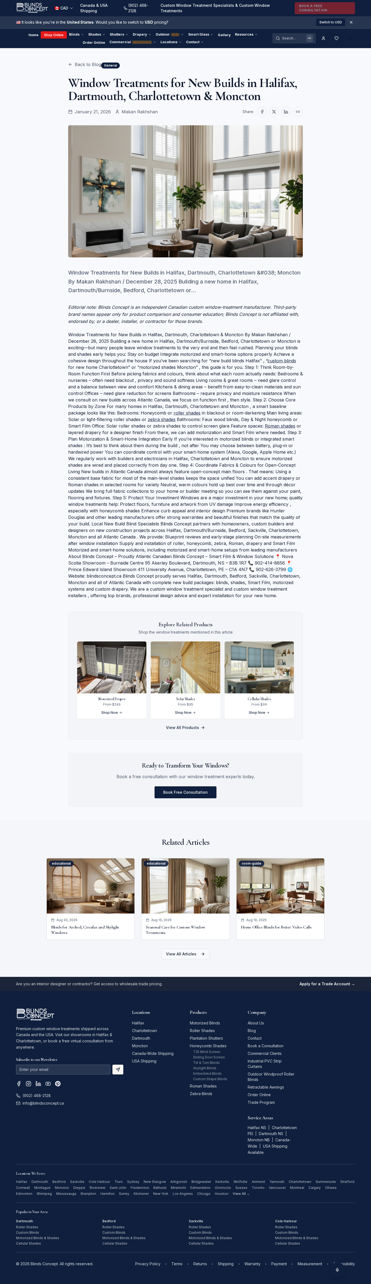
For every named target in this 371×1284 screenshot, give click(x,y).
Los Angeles (183, 1194)
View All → (241, 1194)
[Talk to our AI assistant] (337, 1269)
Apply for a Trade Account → (327, 983)
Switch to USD (330, 22)
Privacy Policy (148, 1263)
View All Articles (181, 954)
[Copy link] (298, 112)
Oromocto (223, 1188)
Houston (221, 1194)
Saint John (118, 1188)
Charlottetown (144, 1030)
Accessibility (344, 1263)
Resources (244, 34)
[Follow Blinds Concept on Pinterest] (58, 1083)
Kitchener (141, 1194)
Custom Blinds (27, 1232)
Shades (94, 34)
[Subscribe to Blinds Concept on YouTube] (48, 1083)
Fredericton (140, 1188)
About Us (256, 1023)
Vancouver (277, 1188)
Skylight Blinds (204, 1068)
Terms (177, 1263)
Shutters (117, 34)
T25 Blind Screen (206, 1052)
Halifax (138, 1023)
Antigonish (178, 1182)
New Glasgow (155, 1182)
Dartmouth (141, 1038)
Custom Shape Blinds (210, 1079)
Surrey (124, 1194)
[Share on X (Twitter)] (274, 112)
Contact (192, 42)
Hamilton (107, 1194)
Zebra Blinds (201, 1093)
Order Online (94, 42)
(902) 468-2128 (37, 1095)
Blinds (74, 34)
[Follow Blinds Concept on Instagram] (28, 1083)
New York (160, 1194)
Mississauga (66, 1194)
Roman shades (280, 426)
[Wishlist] (336, 38)
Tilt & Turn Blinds (206, 1063)
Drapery (140, 34)
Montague (42, 1188)
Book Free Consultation (185, 792)
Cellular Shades (28, 1243)
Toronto (258, 1188)
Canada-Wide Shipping (153, 1053)
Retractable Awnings (266, 1087)
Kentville (222, 1182)
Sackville (77, 1182)
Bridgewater (201, 1182)
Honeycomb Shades (208, 1045)
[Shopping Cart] (349, 38)
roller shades (187, 413)
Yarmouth (276, 1182)
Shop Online (54, 35)
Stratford (347, 1182)
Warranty (252, 1263)
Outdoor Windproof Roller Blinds (271, 1077)
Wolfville (240, 1182)
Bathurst (159, 1188)
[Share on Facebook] (262, 112)
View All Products (182, 727)
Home (34, 35)
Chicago (203, 1194)
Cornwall (23, 1188)
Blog (252, 1030)
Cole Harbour (99, 1182)
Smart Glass (198, 34)
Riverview (97, 1188)
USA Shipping (144, 1061)
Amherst (258, 1182)
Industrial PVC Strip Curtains (265, 1064)
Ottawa (331, 1188)
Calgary (315, 1188)
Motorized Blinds (205, 1023)
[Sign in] (323, 38)
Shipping (226, 1263)
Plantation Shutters (206, 1038)
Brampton (88, 1194)
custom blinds (282, 360)
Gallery (224, 35)
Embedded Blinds (207, 1073)
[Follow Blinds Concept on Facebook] (18, 1083)
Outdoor (167, 34)
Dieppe (79, 1188)
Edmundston (200, 1188)
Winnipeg (44, 1194)
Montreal (297, 1188)
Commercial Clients (265, 1053)
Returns (200, 1263)
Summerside (326, 1182)
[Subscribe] (117, 1069)
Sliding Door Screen (209, 1057)
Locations (169, 42)
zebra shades (161, 419)
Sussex (241, 1188)
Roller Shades (202, 1030)
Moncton (140, 1045)
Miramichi (178, 1188)
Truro (118, 1182)
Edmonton (24, 1194)
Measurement (310, 1263)
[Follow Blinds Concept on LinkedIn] (38, 1083)
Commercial (130, 42)
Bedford (59, 1182)
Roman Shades (203, 1086)
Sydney (133, 1182)
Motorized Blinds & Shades (37, 1238)
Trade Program (261, 1102)
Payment (279, 1263)
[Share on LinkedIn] (286, 112)
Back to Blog (88, 64)
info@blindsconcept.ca (43, 1103)
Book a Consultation (266, 1045)
